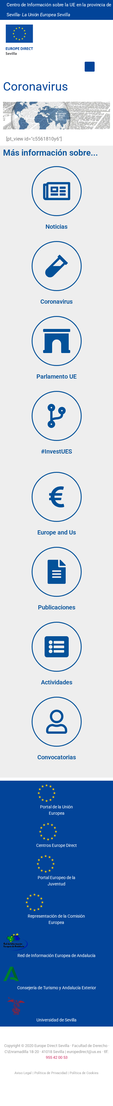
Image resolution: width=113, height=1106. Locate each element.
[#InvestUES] (57, 416)
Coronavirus (56, 301)
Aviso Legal (23, 1073)
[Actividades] (57, 647)
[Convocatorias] (57, 722)
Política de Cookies (84, 1073)
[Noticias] (57, 191)
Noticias (56, 226)
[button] (90, 67)
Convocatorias (56, 757)
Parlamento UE (56, 376)
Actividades (56, 682)
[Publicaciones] (57, 572)
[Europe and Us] (57, 497)
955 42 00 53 (56, 1057)
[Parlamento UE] (57, 341)
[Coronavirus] (57, 266)
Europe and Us (56, 532)
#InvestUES (56, 451)
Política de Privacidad (50, 1073)
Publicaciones (56, 607)
